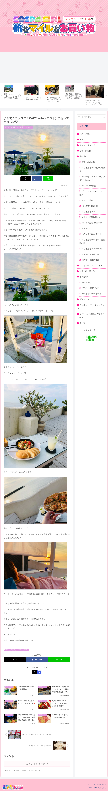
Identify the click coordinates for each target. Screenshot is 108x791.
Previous (2, 96)
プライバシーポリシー (98, 784)
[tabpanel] (13, 95)
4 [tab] (57, 110)
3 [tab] (54, 110)
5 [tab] (60, 110)
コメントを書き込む (37, 763)
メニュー (86, 784)
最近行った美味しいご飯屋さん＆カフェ (17, 650)
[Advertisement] (54, 67)
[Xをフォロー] (34, 672)
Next (106, 96)
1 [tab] (48, 110)
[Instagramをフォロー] (39, 672)
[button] (103, 117)
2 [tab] (51, 110)
